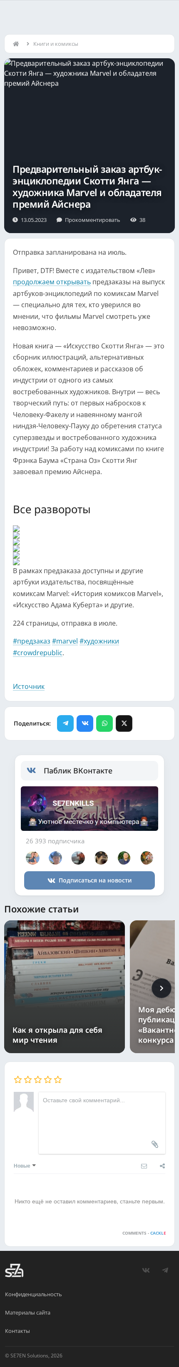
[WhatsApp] (104, 723)
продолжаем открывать (52, 281)
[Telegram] (65, 723)
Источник (29, 686)
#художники (99, 641)
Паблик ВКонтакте (78, 770)
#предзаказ (31, 641)
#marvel (65, 641)
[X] (124, 723)
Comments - (144, 1233)
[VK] (85, 723)
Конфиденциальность (33, 1294)
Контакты (17, 1331)
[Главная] (18, 44)
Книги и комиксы (55, 43)
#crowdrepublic (37, 652)
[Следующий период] (162, 988)
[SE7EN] (14, 1270)
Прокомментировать (92, 220)
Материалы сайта (27, 1312)
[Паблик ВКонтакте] (35, 770)
